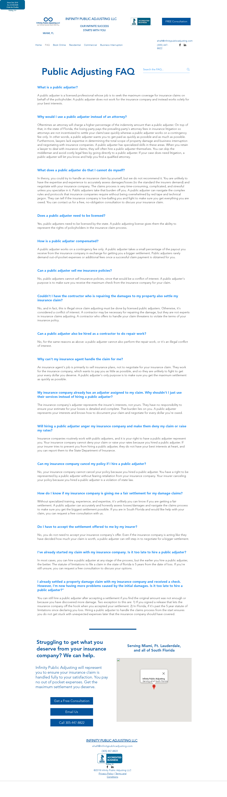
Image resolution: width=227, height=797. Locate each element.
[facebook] (180, 45)
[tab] (113, 353)
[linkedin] (185, 45)
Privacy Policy (106, 773)
